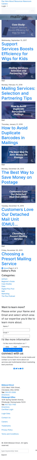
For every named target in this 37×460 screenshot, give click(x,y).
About (11, 1)
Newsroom (27, 1)
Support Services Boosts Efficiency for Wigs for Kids (17, 51)
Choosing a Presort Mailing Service (16, 258)
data (7, 347)
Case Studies (7, 284)
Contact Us (6, 418)
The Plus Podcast (8, 296)
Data (3, 286)
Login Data (6, 414)
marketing (25, 347)
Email (6, 333)
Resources (18, 1)
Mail (3, 291)
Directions (5, 395)
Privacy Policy (7, 430)
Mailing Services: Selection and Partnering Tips (18, 93)
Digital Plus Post (8, 289)
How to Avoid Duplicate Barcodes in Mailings (15, 135)
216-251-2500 (10, 392)
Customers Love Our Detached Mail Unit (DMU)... (18, 217)
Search (4, 455)
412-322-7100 (10, 405)
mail (15, 347)
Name (6, 326)
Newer (6, 268)
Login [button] (4, 6)
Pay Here (5, 1)
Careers (5, 4)
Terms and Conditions (10, 434)
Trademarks (6, 426)
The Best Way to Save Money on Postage (18, 177)
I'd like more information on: (14, 343)
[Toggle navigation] (32, 10)
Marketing (5, 294)
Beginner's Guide (8, 281)
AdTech (4, 279)
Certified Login (7, 409)
